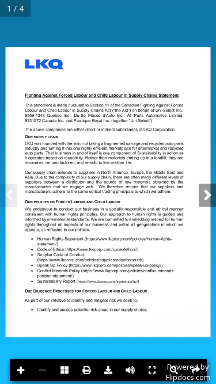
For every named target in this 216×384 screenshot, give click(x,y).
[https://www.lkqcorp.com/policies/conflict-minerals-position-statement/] (133, 276)
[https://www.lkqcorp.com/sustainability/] (113, 287)
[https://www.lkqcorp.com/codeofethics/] (102, 254)
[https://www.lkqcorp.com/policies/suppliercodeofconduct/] (90, 265)
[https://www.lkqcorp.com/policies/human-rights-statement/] (134, 244)
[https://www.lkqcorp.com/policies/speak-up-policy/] (116, 270)
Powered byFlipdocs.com (188, 372)
